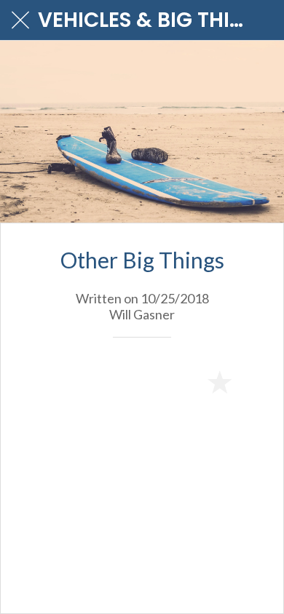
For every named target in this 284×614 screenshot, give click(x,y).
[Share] (184, 381)
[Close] (20, 20)
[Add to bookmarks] (219, 381)
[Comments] (254, 381)
